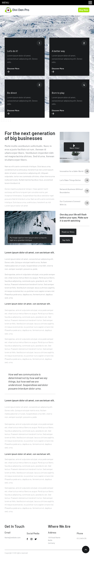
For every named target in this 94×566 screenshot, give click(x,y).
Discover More (13, 68)
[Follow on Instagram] (31, 539)
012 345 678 (81, 538)
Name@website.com (12, 538)
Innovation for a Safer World (71, 171)
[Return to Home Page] (17, 9)
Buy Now (83, 10)
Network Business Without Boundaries (71, 190)
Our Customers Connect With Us (70, 203)
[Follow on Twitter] (36, 539)
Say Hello (66, 240)
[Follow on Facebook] (27, 539)
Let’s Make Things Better (70, 180)
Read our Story (68, 232)
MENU (5, 2)
